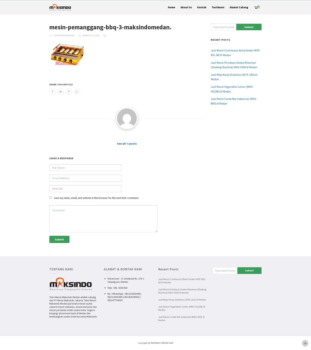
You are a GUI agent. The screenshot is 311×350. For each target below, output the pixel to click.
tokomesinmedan (63, 35)
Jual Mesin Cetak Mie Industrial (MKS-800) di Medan (234, 101)
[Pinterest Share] (69, 91)
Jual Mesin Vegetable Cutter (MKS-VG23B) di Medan (232, 89)
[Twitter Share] (60, 91)
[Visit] (126, 118)
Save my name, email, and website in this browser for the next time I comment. (96, 197)
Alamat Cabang (239, 7)
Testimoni (218, 7)
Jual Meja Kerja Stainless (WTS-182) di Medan (234, 77)
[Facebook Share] (52, 91)
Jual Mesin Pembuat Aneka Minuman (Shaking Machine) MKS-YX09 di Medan (234, 65)
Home (171, 7)
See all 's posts (127, 143)
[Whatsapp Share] (77, 91)
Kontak (201, 7)
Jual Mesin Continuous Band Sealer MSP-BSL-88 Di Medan (235, 53)
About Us (186, 7)
